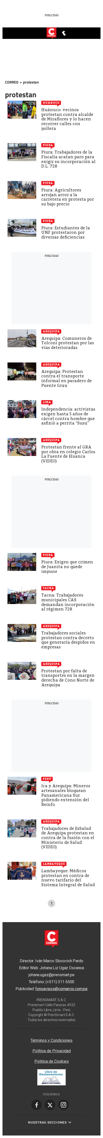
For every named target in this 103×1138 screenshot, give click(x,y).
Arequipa (51, 331)
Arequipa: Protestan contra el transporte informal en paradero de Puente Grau (66, 378)
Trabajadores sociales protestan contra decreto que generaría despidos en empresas (68, 640)
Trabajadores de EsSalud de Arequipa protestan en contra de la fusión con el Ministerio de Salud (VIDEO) (67, 837)
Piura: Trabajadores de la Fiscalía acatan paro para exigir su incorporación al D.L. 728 (68, 159)
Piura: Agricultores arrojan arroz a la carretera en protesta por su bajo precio (67, 197)
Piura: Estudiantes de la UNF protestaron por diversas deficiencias (65, 233)
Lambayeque (54, 864)
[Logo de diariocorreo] (51, 33)
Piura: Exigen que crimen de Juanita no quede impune (67, 567)
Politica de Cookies (51, 1061)
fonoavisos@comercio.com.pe (61, 988)
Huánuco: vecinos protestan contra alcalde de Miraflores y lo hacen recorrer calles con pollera (67, 119)
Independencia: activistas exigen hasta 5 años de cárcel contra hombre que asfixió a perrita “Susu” (68, 416)
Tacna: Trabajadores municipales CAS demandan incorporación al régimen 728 (67, 602)
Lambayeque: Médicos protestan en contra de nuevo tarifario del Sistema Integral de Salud (68, 878)
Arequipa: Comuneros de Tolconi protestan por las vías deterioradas (67, 343)
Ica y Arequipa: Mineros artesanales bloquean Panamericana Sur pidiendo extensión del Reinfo (65, 795)
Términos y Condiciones (51, 1040)
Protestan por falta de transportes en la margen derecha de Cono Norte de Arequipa (67, 678)
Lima (47, 402)
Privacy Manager (52, 1031)
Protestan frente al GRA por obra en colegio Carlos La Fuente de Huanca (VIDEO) (68, 454)
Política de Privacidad (51, 1051)
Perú (47, 779)
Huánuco (51, 102)
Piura (48, 145)
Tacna (48, 588)
